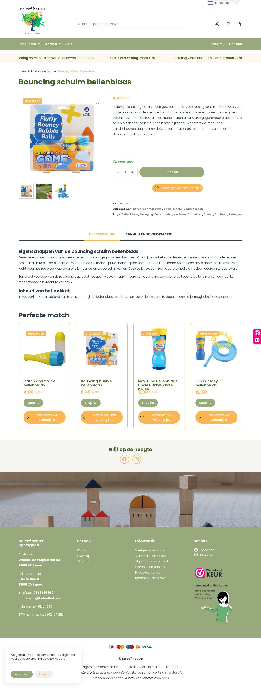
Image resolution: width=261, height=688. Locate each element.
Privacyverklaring (147, 572)
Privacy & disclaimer (142, 667)
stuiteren (221, 214)
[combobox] (126, 23)
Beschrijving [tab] (102, 234)
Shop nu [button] (33, 403)
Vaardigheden (193, 209)
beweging (146, 214)
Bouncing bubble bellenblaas (96, 383)
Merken (50, 44)
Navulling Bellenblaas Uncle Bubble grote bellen (158, 385)
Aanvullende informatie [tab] (148, 234)
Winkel (81, 550)
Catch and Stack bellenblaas (39, 383)
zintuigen (235, 214)
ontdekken (194, 214)
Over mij (217, 44)
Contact (235, 44)
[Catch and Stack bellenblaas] (45, 349)
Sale (68, 44)
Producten (27, 44)
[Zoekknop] (182, 23)
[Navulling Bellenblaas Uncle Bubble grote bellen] (159, 349)
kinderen (180, 214)
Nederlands (221, 2)
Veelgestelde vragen (150, 550)
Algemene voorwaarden (153, 561)
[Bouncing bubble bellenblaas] (102, 349)
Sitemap (172, 667)
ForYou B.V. (129, 672)
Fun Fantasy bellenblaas (206, 383)
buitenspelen (163, 214)
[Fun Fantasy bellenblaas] (216, 349)
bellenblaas (130, 214)
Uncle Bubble (173, 209)
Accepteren (21, 674)
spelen (208, 214)
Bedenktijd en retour (150, 578)
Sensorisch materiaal (147, 209)
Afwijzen (44, 674)
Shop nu (172, 172)
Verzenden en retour (150, 556)
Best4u (177, 672)
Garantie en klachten (151, 567)
